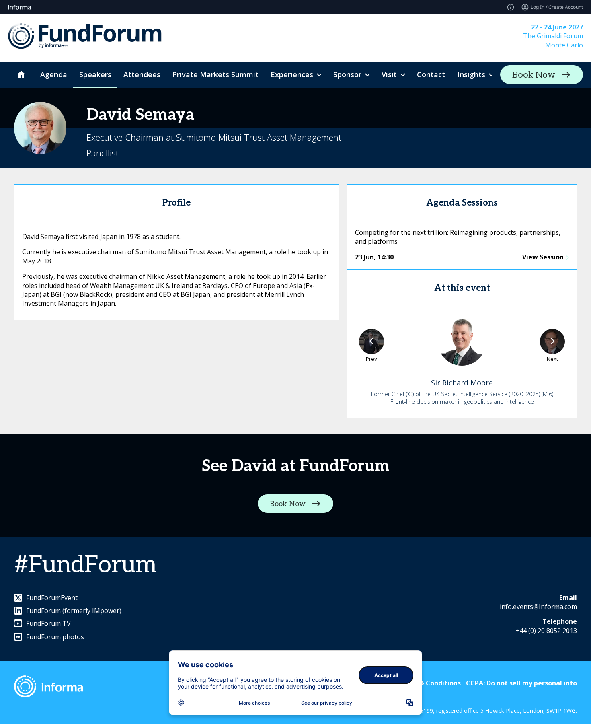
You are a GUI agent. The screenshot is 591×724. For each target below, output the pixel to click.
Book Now (533, 75)
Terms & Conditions (429, 683)
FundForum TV (48, 623)
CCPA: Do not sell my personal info (521, 683)
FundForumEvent (52, 597)
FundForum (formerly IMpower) (73, 610)
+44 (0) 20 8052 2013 (546, 630)
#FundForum (85, 565)
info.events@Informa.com (538, 606)
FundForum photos (55, 636)
